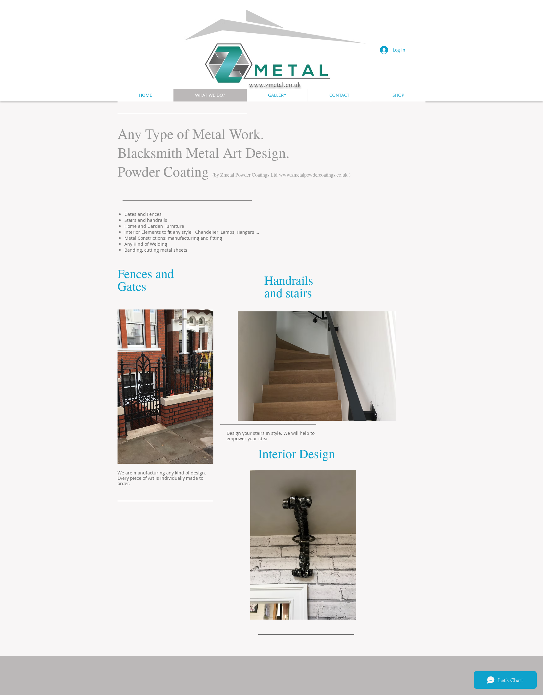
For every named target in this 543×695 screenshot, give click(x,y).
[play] (204, 454)
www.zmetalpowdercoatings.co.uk (313, 174)
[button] (165, 386)
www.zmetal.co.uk (275, 84)
